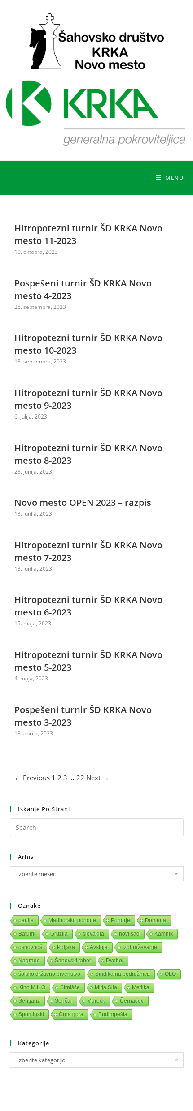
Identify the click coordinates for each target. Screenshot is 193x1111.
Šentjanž (29, 1001)
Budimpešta (112, 1014)
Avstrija (99, 947)
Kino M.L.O (31, 987)
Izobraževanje (140, 947)
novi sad (129, 934)
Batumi (26, 934)
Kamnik (163, 934)
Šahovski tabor (73, 960)
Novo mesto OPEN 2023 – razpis (82, 502)
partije (26, 920)
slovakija (93, 934)
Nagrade (29, 960)
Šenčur (63, 1001)
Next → (97, 777)
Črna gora (71, 1014)
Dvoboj (114, 960)
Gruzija (59, 934)
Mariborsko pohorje (72, 920)
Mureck (96, 1001)
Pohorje (120, 920)
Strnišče (70, 987)
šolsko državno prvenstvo (49, 974)
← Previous (32, 777)
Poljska (66, 947)
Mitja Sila (106, 987)
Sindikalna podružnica (122, 974)
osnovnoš (30, 947)
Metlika (140, 987)
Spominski (31, 1014)
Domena (155, 920)
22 (80, 777)
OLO (170, 974)
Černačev (132, 1001)
